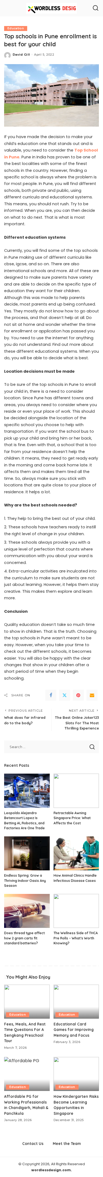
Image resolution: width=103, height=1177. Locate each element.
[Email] (92, 695)
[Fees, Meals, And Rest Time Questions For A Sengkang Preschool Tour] (27, 1002)
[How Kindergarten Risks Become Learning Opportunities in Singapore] (76, 1074)
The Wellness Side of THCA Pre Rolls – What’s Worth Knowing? (76, 938)
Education (15, 28)
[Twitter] (64, 695)
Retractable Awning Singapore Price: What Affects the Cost (72, 818)
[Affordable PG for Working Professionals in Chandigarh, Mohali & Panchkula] (27, 1074)
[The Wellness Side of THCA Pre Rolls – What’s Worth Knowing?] (76, 911)
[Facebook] (50, 695)
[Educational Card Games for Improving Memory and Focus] (76, 1002)
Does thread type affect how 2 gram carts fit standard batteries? (24, 938)
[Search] (95, 8)
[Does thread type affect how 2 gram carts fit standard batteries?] (27, 911)
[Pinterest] (78, 695)
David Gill (21, 54)
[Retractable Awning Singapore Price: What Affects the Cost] (76, 791)
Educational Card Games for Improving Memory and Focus (74, 1030)
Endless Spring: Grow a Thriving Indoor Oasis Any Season (25, 880)
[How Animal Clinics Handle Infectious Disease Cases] (76, 853)
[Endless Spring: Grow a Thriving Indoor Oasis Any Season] (27, 853)
